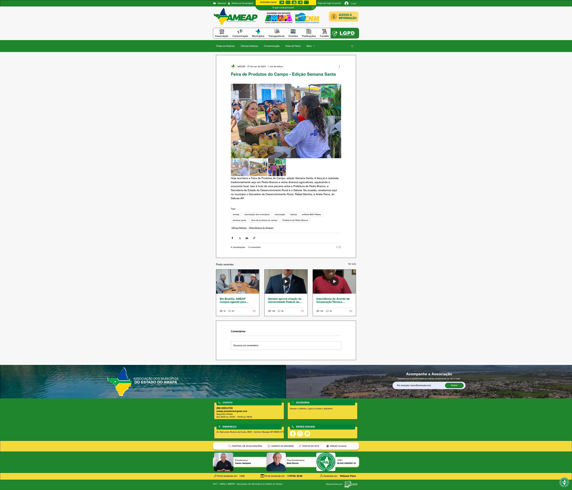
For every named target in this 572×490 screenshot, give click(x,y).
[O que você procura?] (313, 7)
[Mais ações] (339, 66)
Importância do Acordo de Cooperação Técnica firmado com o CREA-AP (333, 300)
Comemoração (272, 46)
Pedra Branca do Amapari (261, 228)
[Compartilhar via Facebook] (232, 238)
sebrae (293, 214)
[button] (221, 36)
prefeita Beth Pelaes (311, 214)
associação (280, 214)
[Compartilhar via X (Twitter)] (239, 238)
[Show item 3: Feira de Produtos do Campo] (277, 167)
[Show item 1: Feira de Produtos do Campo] (240, 167)
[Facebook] (293, 434)
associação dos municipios (257, 214)
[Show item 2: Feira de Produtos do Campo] (258, 167)
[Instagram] (300, 434)
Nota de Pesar (293, 46)
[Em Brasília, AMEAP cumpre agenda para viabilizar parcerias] (237, 282)
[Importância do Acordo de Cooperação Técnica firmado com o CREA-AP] (334, 282)
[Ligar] (281, 2)
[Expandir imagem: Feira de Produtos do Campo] (286, 121)
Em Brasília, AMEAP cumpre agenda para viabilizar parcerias (233, 300)
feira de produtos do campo (264, 220)
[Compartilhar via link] (254, 238)
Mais (309, 46)
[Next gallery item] (337, 121)
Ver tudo (352, 264)
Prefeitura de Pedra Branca (295, 220)
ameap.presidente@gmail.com (231, 411)
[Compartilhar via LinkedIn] (246, 238)
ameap (236, 214)
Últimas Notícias (249, 46)
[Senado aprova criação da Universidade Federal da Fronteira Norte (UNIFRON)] (286, 282)
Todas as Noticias (225, 46)
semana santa (239, 220)
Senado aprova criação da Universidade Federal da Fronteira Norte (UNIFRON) (285, 300)
